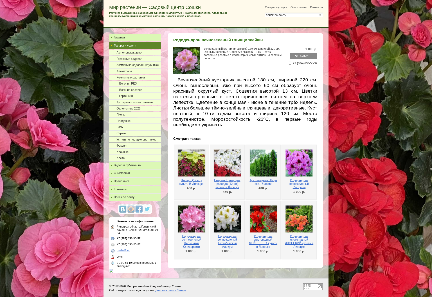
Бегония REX (128, 83)
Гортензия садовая (129, 58)
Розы (120, 127)
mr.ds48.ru (123, 250)
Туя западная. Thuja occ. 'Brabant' (263, 182)
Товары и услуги (276, 7)
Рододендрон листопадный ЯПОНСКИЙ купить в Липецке (299, 241)
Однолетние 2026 (128, 108)
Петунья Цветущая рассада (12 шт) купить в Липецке (227, 184)
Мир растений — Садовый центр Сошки (155, 7)
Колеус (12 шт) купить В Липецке (191, 182)
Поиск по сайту (124, 197)
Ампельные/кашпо (129, 52)
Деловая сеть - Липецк (170, 290)
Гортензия (126, 96)
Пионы (121, 114)
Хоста (121, 158)
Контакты (316, 7)
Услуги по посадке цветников (136, 139)
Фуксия (121, 145)
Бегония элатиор (130, 90)
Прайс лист (121, 181)
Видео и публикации (127, 165)
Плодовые (123, 121)
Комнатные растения (131, 77)
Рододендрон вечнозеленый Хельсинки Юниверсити (191, 241)
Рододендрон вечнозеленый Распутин (299, 184)
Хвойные (122, 152)
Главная (119, 37)
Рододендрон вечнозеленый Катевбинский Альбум (227, 241)
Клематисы (124, 71)
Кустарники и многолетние (135, 102)
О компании (298, 7)
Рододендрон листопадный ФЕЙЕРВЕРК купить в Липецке (263, 241)
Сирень (121, 133)
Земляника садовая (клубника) (138, 65)
